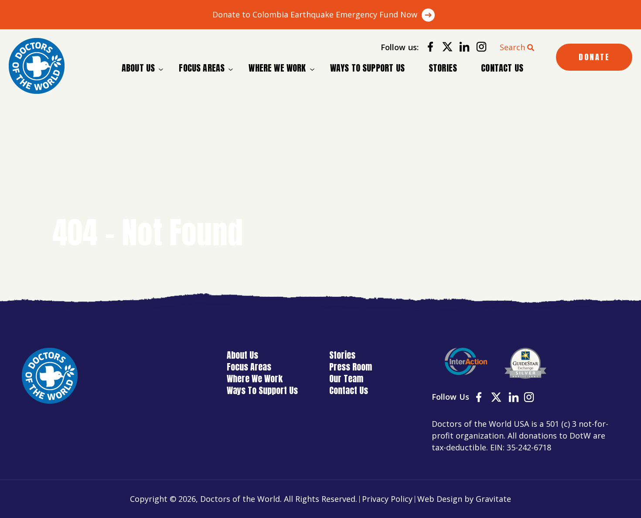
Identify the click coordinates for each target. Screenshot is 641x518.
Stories (443, 68)
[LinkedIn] (461, 48)
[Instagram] (478, 48)
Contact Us (502, 68)
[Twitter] (444, 48)
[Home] (37, 66)
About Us (138, 68)
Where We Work (277, 68)
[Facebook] (427, 48)
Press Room (350, 367)
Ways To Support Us (367, 68)
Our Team (346, 378)
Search (512, 47)
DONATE (594, 57)
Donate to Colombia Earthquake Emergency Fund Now (314, 14)
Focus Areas (202, 68)
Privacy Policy (387, 499)
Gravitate (493, 499)
